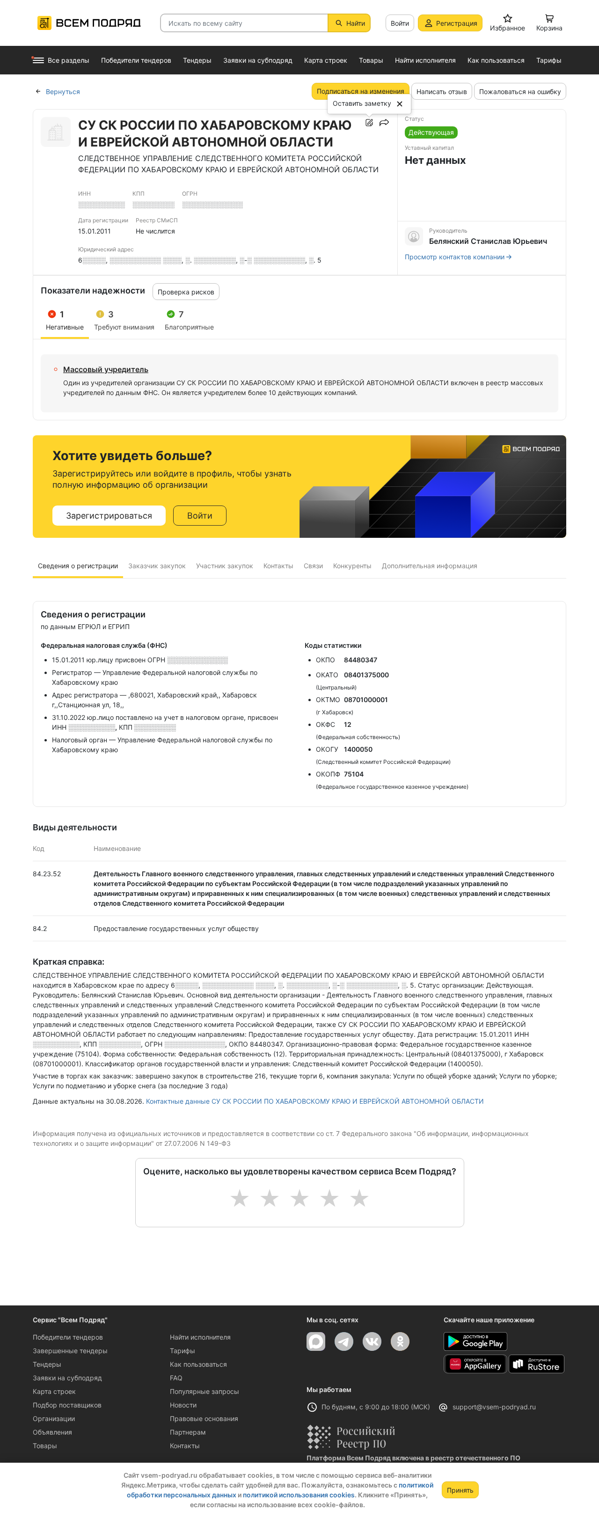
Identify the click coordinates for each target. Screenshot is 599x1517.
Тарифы (182, 1351)
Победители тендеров (68, 1337)
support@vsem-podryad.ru (494, 1407)
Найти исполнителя (200, 1337)
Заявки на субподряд (67, 1378)
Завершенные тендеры (70, 1351)
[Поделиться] (384, 122)
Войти (400, 23)
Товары (45, 1446)
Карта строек (54, 1391)
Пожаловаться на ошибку (520, 91)
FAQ (176, 1378)
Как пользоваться (198, 1364)
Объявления (52, 1432)
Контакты (185, 1446)
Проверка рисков (186, 292)
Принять (460, 1490)
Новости (183, 1405)
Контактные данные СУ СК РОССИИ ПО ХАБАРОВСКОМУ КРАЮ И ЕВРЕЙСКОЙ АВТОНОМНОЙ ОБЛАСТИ (315, 1101)
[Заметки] (369, 122)
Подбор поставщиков (67, 1405)
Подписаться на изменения (360, 91)
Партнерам (188, 1432)
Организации (54, 1418)
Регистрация (456, 23)
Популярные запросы (204, 1391)
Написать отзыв (441, 91)
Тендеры (47, 1364)
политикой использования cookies (299, 1495)
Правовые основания (204, 1418)
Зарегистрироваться (109, 515)
